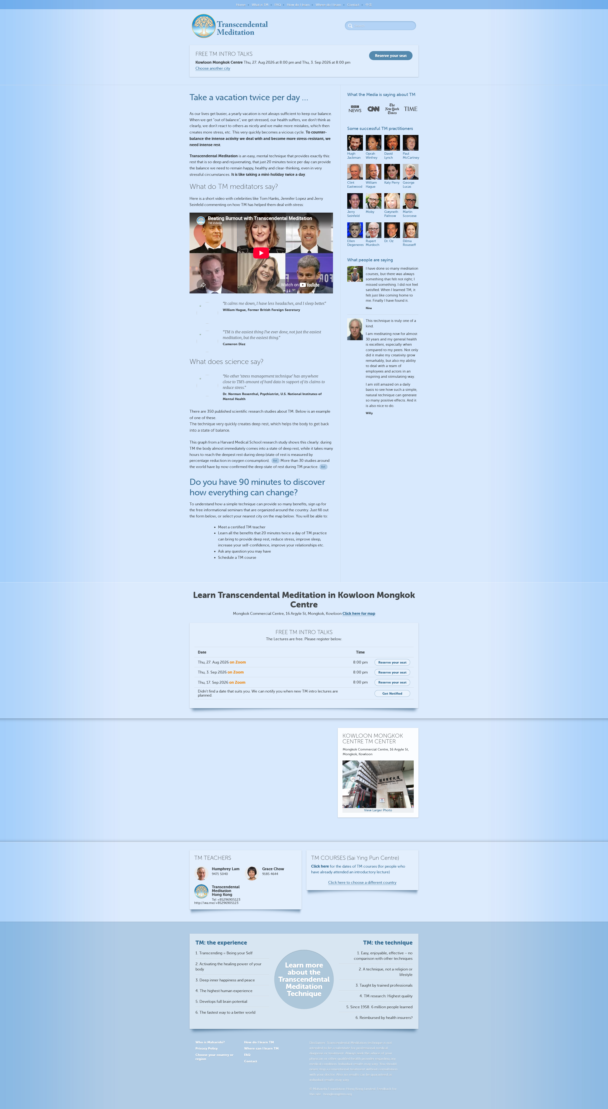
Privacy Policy (206, 1048)
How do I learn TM (259, 1042)
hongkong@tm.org (337, 1094)
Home (241, 5)
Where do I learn (328, 5)
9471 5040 (220, 874)
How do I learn (298, 5)
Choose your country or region (214, 1057)
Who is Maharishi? (210, 1042)
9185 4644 (270, 874)
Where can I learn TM (261, 1048)
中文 (369, 5)
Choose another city (212, 68)
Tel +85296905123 (226, 899)
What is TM (260, 5)
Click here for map (358, 613)
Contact (353, 5)
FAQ (278, 5)
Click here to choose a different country (362, 882)
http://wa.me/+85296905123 (216, 903)
